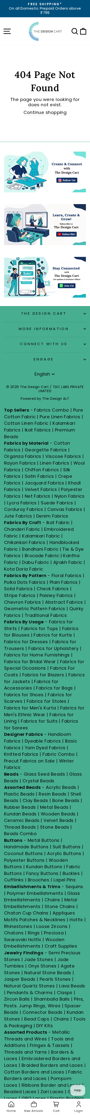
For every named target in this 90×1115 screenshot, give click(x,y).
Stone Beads (54, 827)
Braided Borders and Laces (52, 1065)
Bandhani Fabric (40, 549)
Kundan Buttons (44, 867)
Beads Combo (20, 834)
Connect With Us (43, 344)
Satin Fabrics (39, 476)
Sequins (74, 887)
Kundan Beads (20, 814)
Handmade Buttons (27, 847)
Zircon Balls (17, 999)
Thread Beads (20, 827)
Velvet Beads (58, 820)
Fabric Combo (58, 754)
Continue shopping (45, 112)
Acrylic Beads (61, 787)
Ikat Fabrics (38, 430)
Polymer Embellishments (36, 893)
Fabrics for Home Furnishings (37, 655)
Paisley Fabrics (56, 595)
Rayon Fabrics (20, 463)
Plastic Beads (19, 794)
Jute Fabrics (18, 516)
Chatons (14, 933)
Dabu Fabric (35, 562)
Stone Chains (60, 906)
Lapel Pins (65, 880)
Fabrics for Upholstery (53, 648)
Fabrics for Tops (39, 628)
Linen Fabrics (54, 463)
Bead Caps (36, 1019)
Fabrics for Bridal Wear (30, 662)
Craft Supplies (61, 946)
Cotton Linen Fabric (26, 423)
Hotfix (77, 920)
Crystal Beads (38, 781)
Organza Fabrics (22, 456)
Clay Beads (35, 800)
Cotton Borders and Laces (34, 1072)
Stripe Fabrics (19, 595)
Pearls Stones (55, 979)
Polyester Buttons (24, 860)
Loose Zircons (52, 926)
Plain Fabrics (64, 582)
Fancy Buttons (42, 873)
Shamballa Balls (52, 999)
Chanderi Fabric (22, 529)
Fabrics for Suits (39, 721)
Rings (34, 933)
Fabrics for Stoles (46, 701)
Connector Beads (43, 1012)
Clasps (64, 993)
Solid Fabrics (18, 589)
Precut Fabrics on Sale (29, 761)
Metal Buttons (44, 840)
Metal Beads (54, 807)
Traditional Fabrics (46, 615)
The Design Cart (43, 313)
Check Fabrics (53, 589)
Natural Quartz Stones (29, 986)
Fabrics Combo (51, 410)
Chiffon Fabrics (42, 470)
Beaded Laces (20, 1092)
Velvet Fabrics (41, 489)
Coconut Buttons (23, 853)
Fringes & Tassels (50, 1045)
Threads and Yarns (26, 1052)
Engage (44, 359)
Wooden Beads (58, 814)
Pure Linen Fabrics (60, 417)
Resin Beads (52, 794)
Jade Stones (38, 959)
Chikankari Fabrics (24, 542)
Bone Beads (65, 800)
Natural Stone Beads (47, 973)
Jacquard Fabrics (44, 483)
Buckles (71, 873)
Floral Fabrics (66, 575)
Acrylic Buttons (64, 853)
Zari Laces (52, 1092)
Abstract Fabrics (64, 602)
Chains (52, 900)
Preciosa (54, 933)
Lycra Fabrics (22, 503)
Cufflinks (14, 880)
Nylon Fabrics (69, 496)
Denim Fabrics (52, 516)
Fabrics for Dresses (26, 642)
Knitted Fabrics (21, 754)
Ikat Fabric (58, 522)
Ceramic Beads (21, 820)
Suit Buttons (67, 847)
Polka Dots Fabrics (24, 582)
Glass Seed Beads (44, 774)
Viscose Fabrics (63, 456)
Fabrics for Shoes (24, 695)
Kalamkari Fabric (41, 536)
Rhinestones (18, 926)
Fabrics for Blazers (43, 675)
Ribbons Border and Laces (51, 1085)
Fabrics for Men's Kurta (30, 708)
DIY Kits (44, 1026)
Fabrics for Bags (54, 688)
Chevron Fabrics (22, 602)
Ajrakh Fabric (67, 562)
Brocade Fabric (42, 556)
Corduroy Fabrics (23, 509)
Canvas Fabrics (64, 509)
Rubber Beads (20, 807)
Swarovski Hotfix (22, 940)
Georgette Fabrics (46, 450)
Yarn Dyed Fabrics (45, 748)
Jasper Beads (20, 979)
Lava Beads (72, 986)
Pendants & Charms (30, 993)
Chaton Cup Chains (26, 913)
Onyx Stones (43, 966)
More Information (44, 328)
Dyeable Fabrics (43, 741)
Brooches (39, 880)
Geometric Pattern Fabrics (34, 609)
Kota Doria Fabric (23, 569)
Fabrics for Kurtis (53, 635)
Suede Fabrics (57, 503)
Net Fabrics (37, 496)
